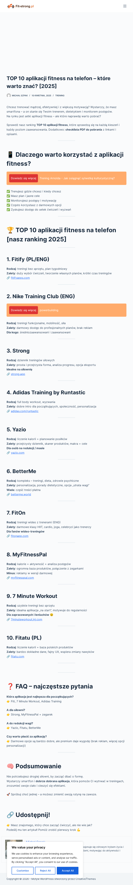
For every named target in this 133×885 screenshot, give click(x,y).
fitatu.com (17, 656)
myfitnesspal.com (22, 577)
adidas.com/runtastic (24, 411)
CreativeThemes (86, 878)
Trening (59, 95)
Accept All (68, 870)
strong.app (18, 374)
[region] (45, 860)
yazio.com (17, 452)
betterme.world (21, 494)
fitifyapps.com (20, 277)
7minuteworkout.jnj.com (26, 619)
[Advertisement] (66, 38)
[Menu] (124, 6)
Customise (23, 870)
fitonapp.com (19, 536)
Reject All (45, 870)
